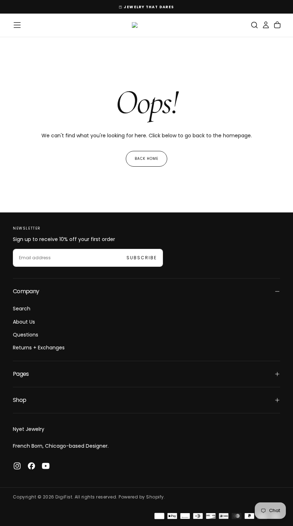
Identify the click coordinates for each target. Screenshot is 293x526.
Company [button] (26, 291)
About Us (24, 321)
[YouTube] (45, 466)
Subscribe (141, 258)
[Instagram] (17, 466)
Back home (146, 158)
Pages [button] (21, 374)
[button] (17, 25)
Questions (25, 334)
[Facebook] (31, 466)
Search (21, 308)
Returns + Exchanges (39, 347)
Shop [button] (19, 400)
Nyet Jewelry (28, 429)
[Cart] (277, 25)
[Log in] (266, 25)
